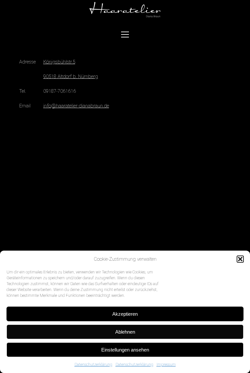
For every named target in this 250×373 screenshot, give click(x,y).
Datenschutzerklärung (93, 364)
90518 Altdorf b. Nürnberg (70, 76)
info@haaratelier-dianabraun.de (76, 106)
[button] (240, 259)
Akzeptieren (125, 314)
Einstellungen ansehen (125, 349)
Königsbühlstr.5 (59, 62)
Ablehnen (125, 332)
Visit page (125, 10)
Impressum (166, 364)
